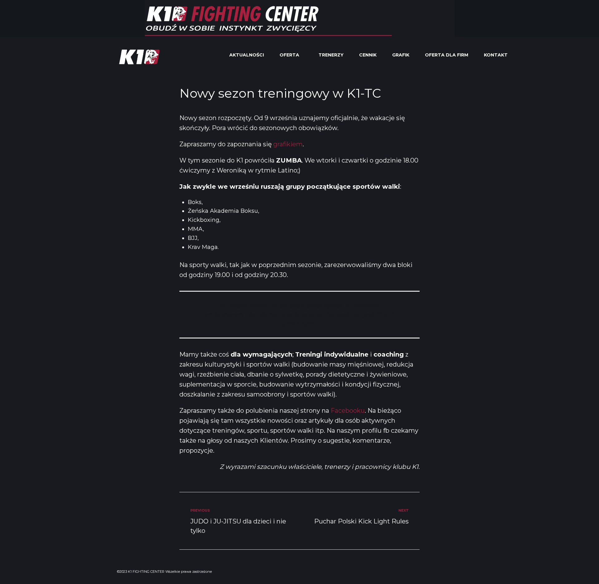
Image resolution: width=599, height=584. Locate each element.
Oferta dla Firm (446, 55)
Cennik (368, 55)
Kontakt (496, 55)
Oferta (289, 55)
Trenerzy (331, 55)
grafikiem (288, 144)
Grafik (400, 55)
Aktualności (246, 55)
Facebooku (348, 410)
